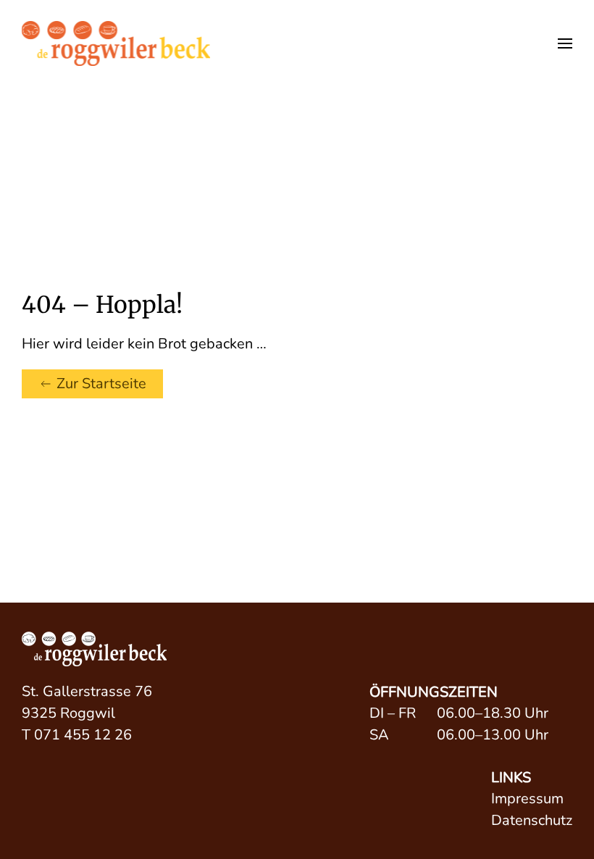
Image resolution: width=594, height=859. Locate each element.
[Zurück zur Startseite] (116, 43)
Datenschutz (531, 820)
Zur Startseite (101, 383)
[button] (565, 43)
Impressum (527, 798)
